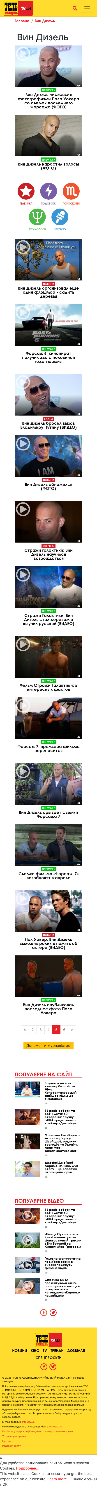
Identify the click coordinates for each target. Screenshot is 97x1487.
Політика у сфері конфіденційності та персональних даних (37, 1431)
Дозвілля (76, 1350)
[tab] (43, 1312)
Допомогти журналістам (48, 1045)
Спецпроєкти (48, 1358)
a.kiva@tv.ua (54, 1426)
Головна (22, 21)
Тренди (57, 1350)
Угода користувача (14, 1436)
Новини (48, 283)
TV (45, 1350)
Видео (48, 418)
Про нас (7, 1441)
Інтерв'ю (48, 545)
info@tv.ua (28, 1421)
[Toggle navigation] (87, 8)
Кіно (35, 1350)
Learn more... (58, 1479)
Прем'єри (48, 90)
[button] (75, 8)
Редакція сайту (11, 1445)
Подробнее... (27, 1468)
